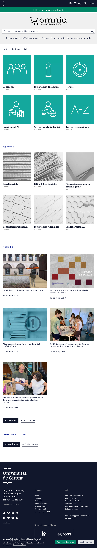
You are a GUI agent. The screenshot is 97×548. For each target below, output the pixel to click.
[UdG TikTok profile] (4, 513)
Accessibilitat (70, 504)
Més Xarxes (7, 523)
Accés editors (70, 518)
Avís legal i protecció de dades (76, 506)
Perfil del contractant (73, 501)
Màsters (38, 498)
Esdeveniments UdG (42, 512)
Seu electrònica (71, 498)
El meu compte (58, 38)
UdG (5, 49)
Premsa (45, 38)
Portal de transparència (74, 495)
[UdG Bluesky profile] (8, 513)
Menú (92, 4)
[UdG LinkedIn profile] (17, 513)
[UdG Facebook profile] (4, 517)
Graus (37, 495)
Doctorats (38, 501)
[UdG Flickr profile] (8, 517)
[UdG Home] (3, 3)
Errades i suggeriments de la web (77, 516)
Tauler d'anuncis (41, 504)
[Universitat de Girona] (14, 476)
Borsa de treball (40, 506)
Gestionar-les (86, 542)
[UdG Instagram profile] (12, 513)
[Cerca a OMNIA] (92, 31)
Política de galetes (72, 509)
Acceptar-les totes (65, 542)
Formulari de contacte (11, 504)
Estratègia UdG (40, 509)
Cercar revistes (13, 38)
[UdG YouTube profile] (12, 517)
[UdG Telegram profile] (17, 517)
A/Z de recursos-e (31, 38)
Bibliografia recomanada (79, 38)
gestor (23, 543)
